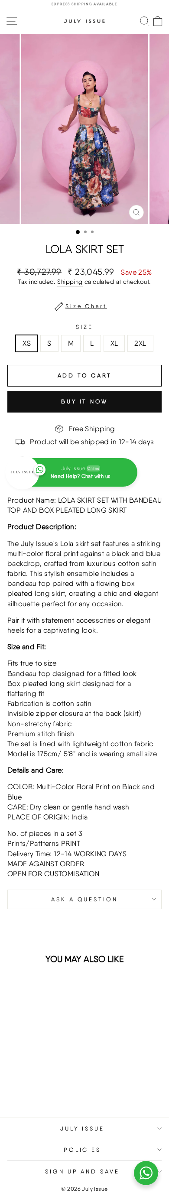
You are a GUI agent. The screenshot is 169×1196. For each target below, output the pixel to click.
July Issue (82, 1128)
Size (84, 326)
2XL (140, 343)
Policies (82, 1149)
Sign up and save (82, 1171)
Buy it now (84, 401)
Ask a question (84, 899)
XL (114, 343)
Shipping (69, 281)
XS (27, 343)
